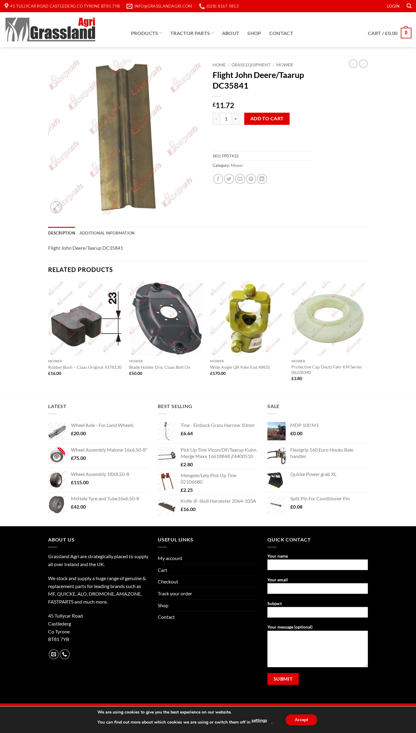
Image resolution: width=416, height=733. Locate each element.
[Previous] (48, 336)
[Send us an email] (54, 654)
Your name (277, 556)
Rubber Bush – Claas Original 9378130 (85, 367)
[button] (393, 6)
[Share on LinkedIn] (262, 179)
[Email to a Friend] (240, 179)
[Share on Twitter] (229, 179)
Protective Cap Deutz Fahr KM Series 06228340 (326, 369)
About (231, 33)
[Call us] (65, 654)
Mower (284, 64)
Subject (274, 603)
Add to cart (267, 118)
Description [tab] (61, 233)
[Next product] (353, 63)
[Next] (366, 336)
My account (170, 558)
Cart (162, 570)
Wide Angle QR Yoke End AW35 (240, 367)
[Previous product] (363, 63)
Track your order (175, 593)
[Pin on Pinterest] (251, 179)
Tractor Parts (190, 33)
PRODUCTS (144, 33)
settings (259, 720)
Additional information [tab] (107, 233)
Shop (254, 33)
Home (219, 64)
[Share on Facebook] (218, 179)
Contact (281, 33)
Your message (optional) (289, 626)
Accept (301, 720)
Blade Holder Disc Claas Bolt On (159, 367)
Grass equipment (250, 64)
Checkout (168, 581)
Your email (277, 579)
